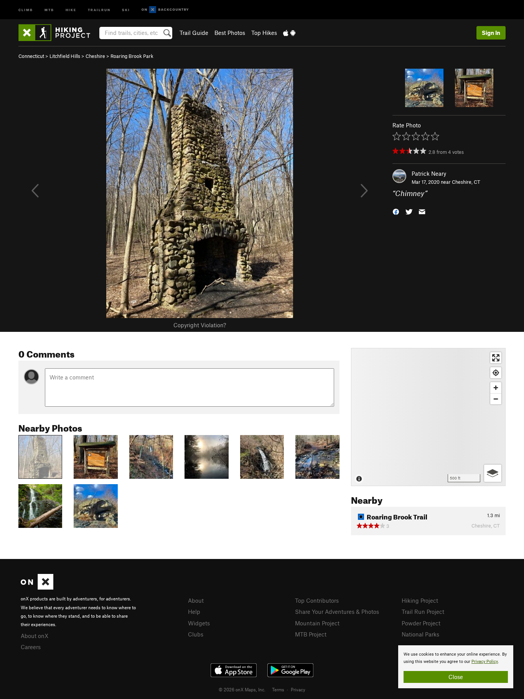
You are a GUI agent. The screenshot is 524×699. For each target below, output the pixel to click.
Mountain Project (317, 623)
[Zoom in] (495, 387)
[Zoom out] (495, 398)
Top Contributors (317, 600)
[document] (456, 667)
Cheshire (95, 56)
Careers (31, 646)
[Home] (58, 32)
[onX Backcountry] (165, 9)
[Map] (428, 417)
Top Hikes (264, 32)
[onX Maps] (37, 587)
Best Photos (229, 32)
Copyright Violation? (199, 324)
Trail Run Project (423, 611)
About (196, 600)
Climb (25, 9)
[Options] (492, 473)
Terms (278, 689)
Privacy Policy (484, 661)
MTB (49, 9)
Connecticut (31, 56)
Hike (71, 9)
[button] (395, 211)
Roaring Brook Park (131, 56)
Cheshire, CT (466, 182)
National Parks (420, 634)
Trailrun (99, 9)
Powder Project (421, 623)
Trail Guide (194, 32)
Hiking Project (420, 600)
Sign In (491, 32)
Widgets (199, 623)
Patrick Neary (429, 173)
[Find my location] (495, 372)
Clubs (195, 634)
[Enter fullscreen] (495, 357)
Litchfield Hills (64, 56)
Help (194, 611)
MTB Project (310, 634)
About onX (34, 635)
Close (455, 676)
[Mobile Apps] (289, 32)
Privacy (298, 689)
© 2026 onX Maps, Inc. (242, 689)
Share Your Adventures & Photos (337, 611)
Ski (126, 9)
